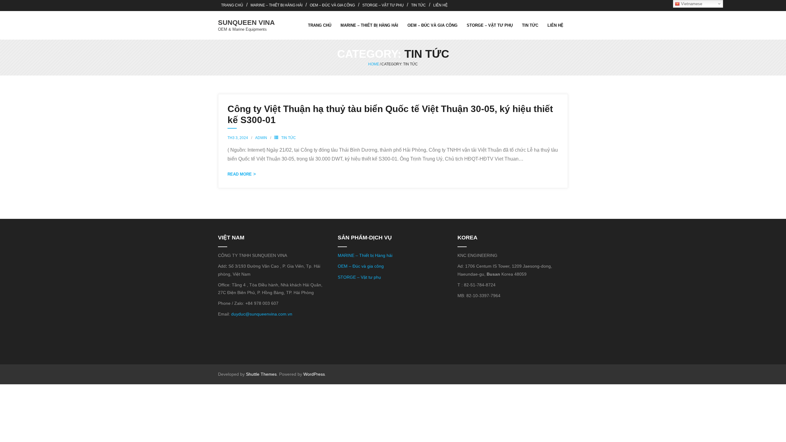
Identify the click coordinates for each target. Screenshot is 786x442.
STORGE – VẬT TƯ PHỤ (383, 5)
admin (261, 138)
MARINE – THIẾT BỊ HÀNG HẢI (276, 5)
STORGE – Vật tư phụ (359, 277)
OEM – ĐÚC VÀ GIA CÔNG (332, 5)
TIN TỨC (418, 5)
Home (373, 64)
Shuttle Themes (261, 374)
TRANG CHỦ (232, 5)
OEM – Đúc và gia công (361, 266)
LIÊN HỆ (440, 5)
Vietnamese (691, 4)
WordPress (314, 374)
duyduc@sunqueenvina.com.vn (261, 314)
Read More (240, 174)
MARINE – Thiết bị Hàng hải (365, 255)
